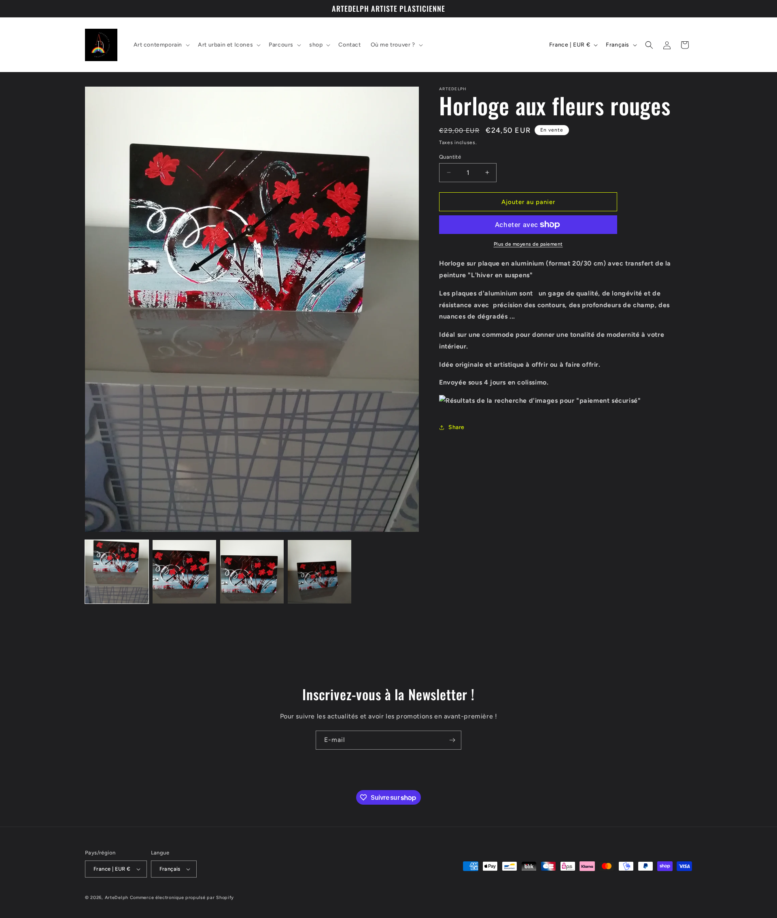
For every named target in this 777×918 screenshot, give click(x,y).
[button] (161, 44)
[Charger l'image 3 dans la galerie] (252, 572)
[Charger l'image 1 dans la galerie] (117, 572)
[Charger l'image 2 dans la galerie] (184, 572)
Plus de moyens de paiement (528, 244)
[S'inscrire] (452, 740)
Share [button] (456, 427)
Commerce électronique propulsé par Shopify (182, 897)
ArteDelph (116, 897)
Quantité (450, 156)
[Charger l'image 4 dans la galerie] (319, 572)
